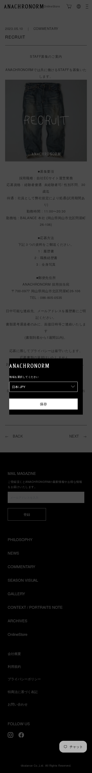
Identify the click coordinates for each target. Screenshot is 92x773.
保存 (43, 403)
